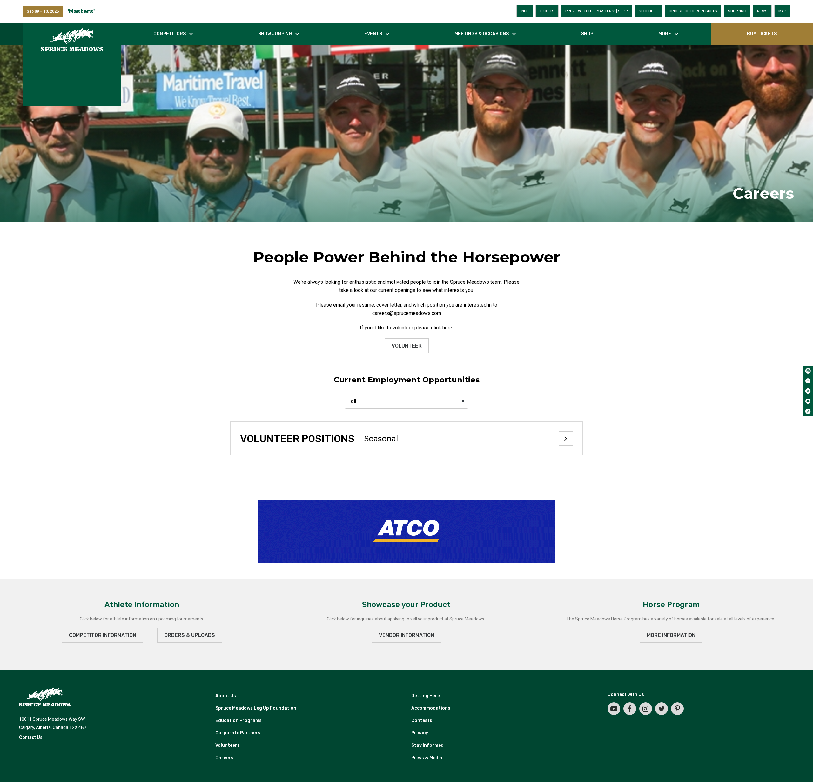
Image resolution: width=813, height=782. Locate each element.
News (762, 11)
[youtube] (808, 401)
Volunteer (407, 346)
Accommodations (430, 708)
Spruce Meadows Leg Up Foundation (255, 708)
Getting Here (425, 696)
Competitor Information (102, 635)
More (664, 33)
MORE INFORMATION (671, 635)
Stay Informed (427, 745)
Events (373, 33)
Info (525, 11)
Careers (224, 757)
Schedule (648, 11)
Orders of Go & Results (693, 11)
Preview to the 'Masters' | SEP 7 (596, 11)
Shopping (737, 11)
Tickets (547, 11)
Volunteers (227, 745)
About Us (225, 696)
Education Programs (238, 720)
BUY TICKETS (762, 33)
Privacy (419, 733)
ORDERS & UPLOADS (189, 635)
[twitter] (808, 391)
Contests (421, 720)
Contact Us (31, 737)
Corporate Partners (237, 733)
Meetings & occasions (481, 33)
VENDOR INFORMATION (406, 635)
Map (782, 11)
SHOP (587, 33)
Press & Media (426, 757)
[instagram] (808, 371)
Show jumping (275, 33)
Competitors (169, 33)
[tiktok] (808, 411)
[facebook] (808, 381)
